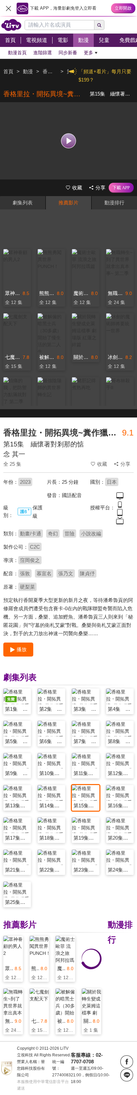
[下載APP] (121, 188)
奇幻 (53, 533)
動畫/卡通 (30, 533)
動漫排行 (114, 202)
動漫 (28, 71)
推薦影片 (68, 202)
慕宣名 (44, 573)
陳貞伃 (87, 573)
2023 (25, 482)
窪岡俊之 (30, 560)
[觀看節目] (68, 140)
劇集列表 (23, 202)
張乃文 (65, 573)
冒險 (69, 533)
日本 (112, 482)
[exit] (8, 8)
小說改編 (91, 533)
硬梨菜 (27, 587)
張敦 (25, 573)
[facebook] (126, 1061)
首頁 (8, 71)
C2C (35, 547)
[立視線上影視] (11, 25)
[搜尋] (99, 25)
